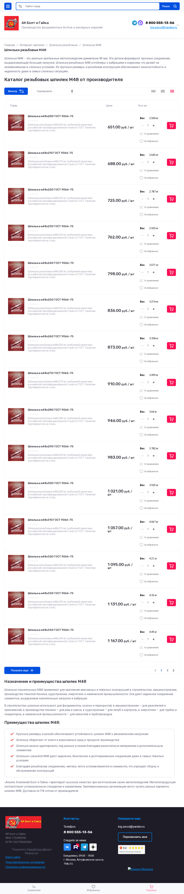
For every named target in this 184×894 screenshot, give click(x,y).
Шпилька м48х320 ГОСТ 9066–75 (50, 556)
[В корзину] (171, 125)
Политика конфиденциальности (25, 867)
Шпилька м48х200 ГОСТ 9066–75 (50, 116)
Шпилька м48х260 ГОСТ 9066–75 (50, 336)
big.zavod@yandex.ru (163, 27)
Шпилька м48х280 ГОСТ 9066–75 (50, 409)
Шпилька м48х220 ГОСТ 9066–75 (50, 189)
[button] (8, 6)
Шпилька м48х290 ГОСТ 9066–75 (50, 446)
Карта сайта (12, 857)
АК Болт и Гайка (35, 23)
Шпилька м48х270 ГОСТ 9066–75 (50, 373)
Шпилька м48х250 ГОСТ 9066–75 (50, 299)
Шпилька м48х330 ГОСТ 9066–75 (50, 593)
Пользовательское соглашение (25, 862)
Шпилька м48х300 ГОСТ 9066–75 (50, 483)
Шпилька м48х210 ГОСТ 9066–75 (50, 153)
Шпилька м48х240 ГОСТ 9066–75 (51, 263)
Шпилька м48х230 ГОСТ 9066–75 (50, 226)
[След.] (173, 670)
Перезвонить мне (135, 837)
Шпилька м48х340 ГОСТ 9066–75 (51, 630)
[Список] (162, 91)
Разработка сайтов (38, 849)
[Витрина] (153, 91)
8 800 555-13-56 (160, 23)
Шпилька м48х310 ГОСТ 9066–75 (50, 519)
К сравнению (151, 133)
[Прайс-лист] (172, 91)
